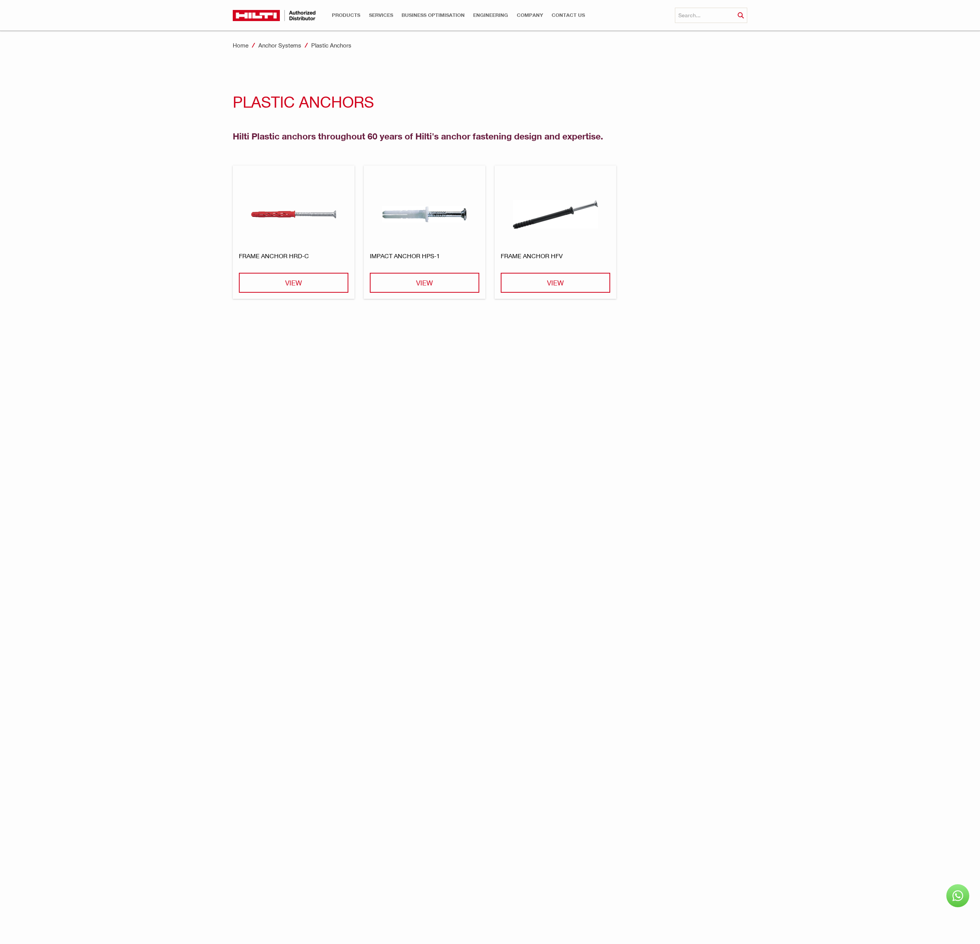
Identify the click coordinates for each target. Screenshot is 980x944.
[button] (346, 15)
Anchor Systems (279, 45)
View (293, 283)
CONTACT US (568, 15)
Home (240, 45)
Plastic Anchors (331, 45)
